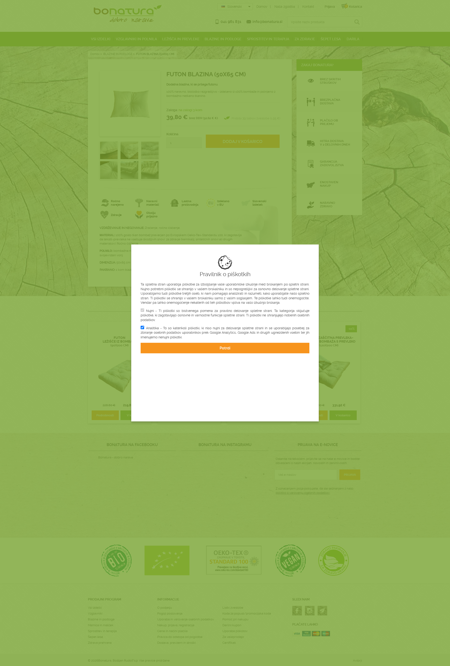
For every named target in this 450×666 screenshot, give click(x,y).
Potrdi (225, 348)
